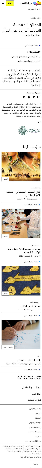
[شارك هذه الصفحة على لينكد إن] (34, 97)
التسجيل (26, 61)
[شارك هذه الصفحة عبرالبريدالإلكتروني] (38, 97)
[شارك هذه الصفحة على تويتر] (24, 97)
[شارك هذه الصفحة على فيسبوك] (29, 97)
